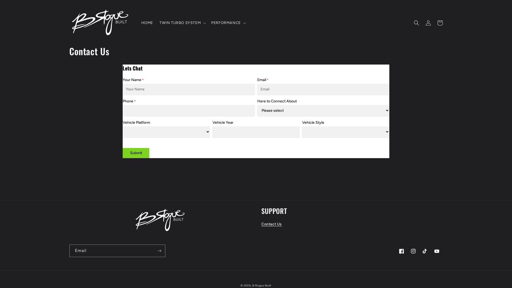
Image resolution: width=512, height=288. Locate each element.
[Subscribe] (159, 251)
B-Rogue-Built (261, 285)
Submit (136, 153)
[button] (182, 23)
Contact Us (271, 224)
